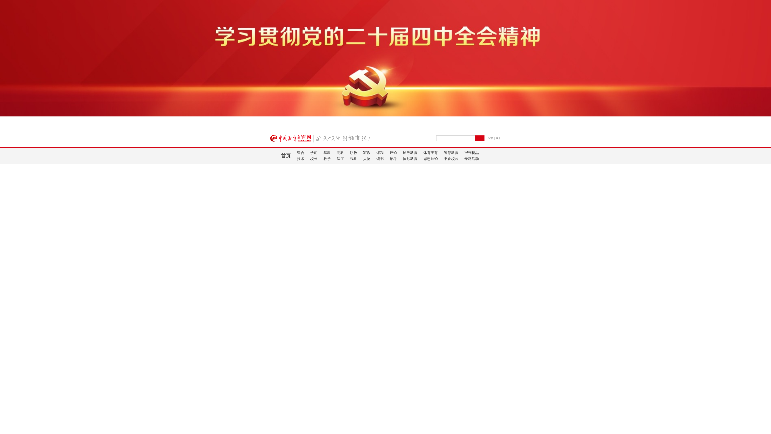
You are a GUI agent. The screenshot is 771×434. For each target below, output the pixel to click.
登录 (490, 138)
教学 (327, 159)
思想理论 (430, 159)
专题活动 (471, 159)
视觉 (353, 159)
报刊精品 (471, 153)
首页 (286, 155)
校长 (313, 159)
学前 (313, 153)
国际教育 (410, 159)
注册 (498, 138)
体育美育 (430, 153)
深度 (340, 159)
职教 (353, 153)
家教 (366, 153)
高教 (340, 153)
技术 (300, 159)
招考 (393, 159)
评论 (393, 153)
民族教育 (410, 153)
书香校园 (451, 159)
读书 (380, 159)
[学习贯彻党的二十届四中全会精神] (385, 127)
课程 (380, 153)
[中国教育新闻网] (321, 140)
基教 (327, 153)
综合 (300, 153)
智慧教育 (451, 153)
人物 (366, 159)
